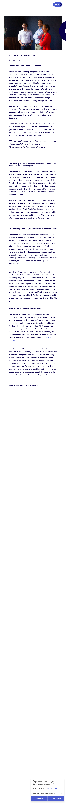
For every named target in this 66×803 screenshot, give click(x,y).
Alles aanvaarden (56, 798)
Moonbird (13, 478)
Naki (23, 478)
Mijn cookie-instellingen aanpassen (44, 793)
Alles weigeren (39, 798)
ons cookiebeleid (53, 788)
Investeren (7, 796)
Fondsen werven (9, 801)
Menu (57, 4)
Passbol (34, 469)
